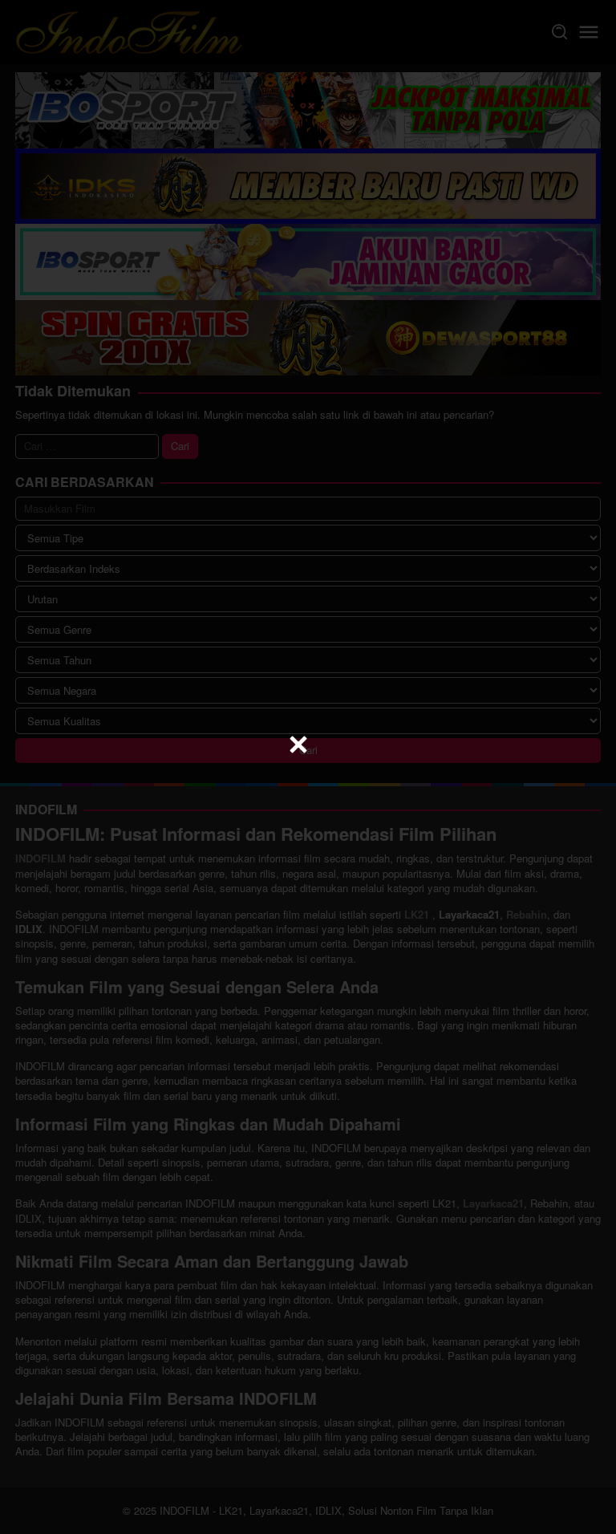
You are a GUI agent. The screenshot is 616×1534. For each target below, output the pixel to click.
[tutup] (298, 744)
